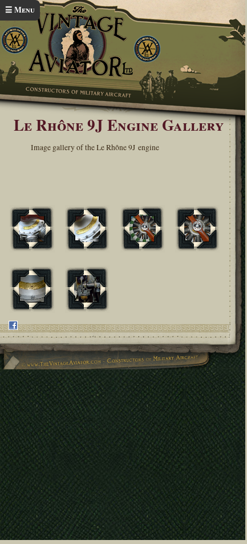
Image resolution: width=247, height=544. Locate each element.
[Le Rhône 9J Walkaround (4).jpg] (32, 289)
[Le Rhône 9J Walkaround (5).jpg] (87, 289)
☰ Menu (20, 9)
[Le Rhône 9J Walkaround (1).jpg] (87, 228)
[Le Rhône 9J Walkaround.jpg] (32, 228)
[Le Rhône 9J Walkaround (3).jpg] (197, 228)
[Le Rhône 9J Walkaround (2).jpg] (142, 228)
